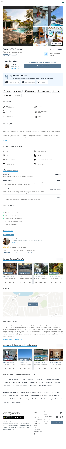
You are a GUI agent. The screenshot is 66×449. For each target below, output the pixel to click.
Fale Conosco (48, 422)
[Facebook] (57, 416)
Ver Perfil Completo (17, 243)
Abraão (31, 389)
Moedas (36, 421)
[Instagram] (61, 416)
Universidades (37, 418)
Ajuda (45, 423)
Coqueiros (5, 382)
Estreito (13, 382)
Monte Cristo (47, 395)
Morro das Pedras (41, 389)
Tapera (4, 395)
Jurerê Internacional (36, 395)
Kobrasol (5, 399)
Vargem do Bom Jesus (32, 399)
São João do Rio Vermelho (20, 385)
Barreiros (56, 395)
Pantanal (30, 379)
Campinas (56, 392)
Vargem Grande (25, 392)
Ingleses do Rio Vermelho (52, 379)
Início (35, 412)
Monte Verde (47, 392)
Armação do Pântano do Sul (55, 399)
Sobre (45, 414)
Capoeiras (40, 382)
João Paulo (33, 385)
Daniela (43, 399)
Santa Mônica (6, 385)
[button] (62, 2)
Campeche (49, 382)
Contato (57, 422)
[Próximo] (61, 259)
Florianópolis (13, 399)
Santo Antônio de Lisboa (9, 389)
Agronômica (39, 379)
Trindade (23, 379)
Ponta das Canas (13, 395)
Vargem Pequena (36, 392)
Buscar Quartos (38, 414)
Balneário (6, 402)
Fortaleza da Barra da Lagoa (10, 392)
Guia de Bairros (38, 419)
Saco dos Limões (22, 382)
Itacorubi (32, 382)
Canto (21, 399)
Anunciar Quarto (38, 416)
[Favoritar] (50, 49)
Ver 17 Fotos (57, 43)
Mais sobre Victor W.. (16, 68)
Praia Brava (24, 395)
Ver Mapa (34, 304)
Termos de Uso (48, 416)
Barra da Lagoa (16, 402)
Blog (35, 435)
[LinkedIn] (61, 413)
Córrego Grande (13, 379)
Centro (4, 379)
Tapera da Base (22, 389)
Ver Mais (5, 140)
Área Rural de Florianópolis (46, 385)
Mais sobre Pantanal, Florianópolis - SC (13, 339)
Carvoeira (57, 382)
